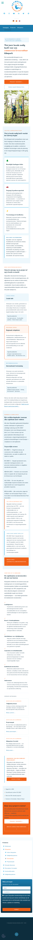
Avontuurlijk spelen (10, 871)
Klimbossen (8, 846)
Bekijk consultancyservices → (16, 827)
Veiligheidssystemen (12, 855)
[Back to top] (16, 934)
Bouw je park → (17, 779)
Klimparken (8, 849)
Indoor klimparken (11, 852)
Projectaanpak (10, 861)
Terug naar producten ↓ (16, 87)
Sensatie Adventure (10, 865)
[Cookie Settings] (4, 936)
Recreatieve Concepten (11, 868)
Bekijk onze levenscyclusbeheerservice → (16, 561)
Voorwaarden (10, 858)
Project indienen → (16, 82)
